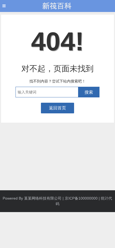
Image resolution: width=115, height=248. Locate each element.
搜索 (89, 92)
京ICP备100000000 (81, 198)
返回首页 (57, 108)
